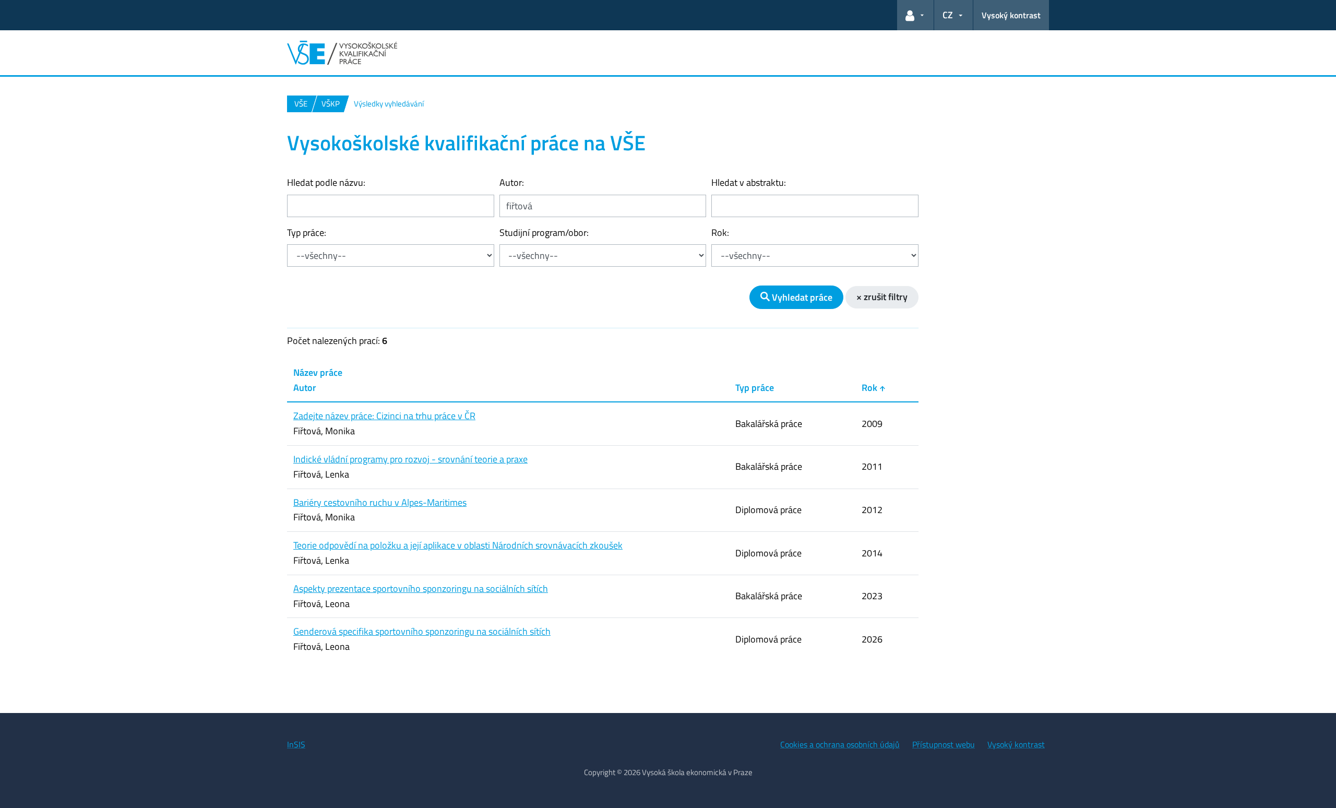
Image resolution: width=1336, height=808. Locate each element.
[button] (915, 15)
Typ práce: (306, 232)
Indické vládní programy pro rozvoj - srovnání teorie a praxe (410, 459)
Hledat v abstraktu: (748, 182)
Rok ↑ (873, 388)
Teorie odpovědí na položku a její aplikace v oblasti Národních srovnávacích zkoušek (458, 545)
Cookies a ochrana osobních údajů (840, 744)
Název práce (317, 372)
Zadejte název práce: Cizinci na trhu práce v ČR (384, 416)
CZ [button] (948, 15)
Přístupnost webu (943, 744)
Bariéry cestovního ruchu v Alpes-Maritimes (380, 502)
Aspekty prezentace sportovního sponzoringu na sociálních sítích (420, 588)
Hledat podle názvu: (326, 182)
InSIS (296, 744)
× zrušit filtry (882, 297)
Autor (304, 388)
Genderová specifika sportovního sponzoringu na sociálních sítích (422, 631)
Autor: (511, 182)
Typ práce (754, 388)
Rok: (720, 232)
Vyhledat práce (801, 297)
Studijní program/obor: (544, 232)
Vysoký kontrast (1011, 15)
